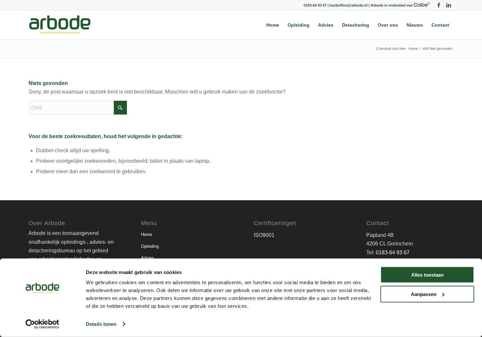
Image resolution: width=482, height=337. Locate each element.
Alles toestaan (427, 275)
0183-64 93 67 (393, 252)
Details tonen (101, 324)
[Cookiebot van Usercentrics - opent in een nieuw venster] (42, 324)
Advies (147, 257)
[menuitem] (272, 25)
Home (146, 234)
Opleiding (150, 246)
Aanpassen (423, 294)
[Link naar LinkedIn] (448, 5)
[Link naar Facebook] (438, 5)
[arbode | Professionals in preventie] (60, 25)
